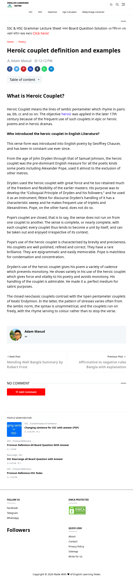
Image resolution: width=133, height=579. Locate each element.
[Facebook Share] (9, 69)
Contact (73, 541)
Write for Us (75, 556)
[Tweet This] (16, 69)
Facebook (12, 508)
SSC (31, 12)
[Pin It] (23, 69)
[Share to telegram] (51, 69)
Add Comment (28, 392)
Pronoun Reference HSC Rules (24, 473)
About (72, 536)
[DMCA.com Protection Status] (77, 510)
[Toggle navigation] (123, 4)
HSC (40, 12)
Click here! (41, 33)
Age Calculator (70, 12)
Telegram (12, 513)
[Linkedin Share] (30, 69)
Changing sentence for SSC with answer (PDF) (51, 427)
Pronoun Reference (22, 441)
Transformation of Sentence (43, 423)
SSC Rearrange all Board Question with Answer (35, 459)
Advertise (52, 12)
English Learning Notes (86, 574)
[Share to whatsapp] (44, 69)
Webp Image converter (93, 12)
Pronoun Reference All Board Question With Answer (38, 445)
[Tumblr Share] (37, 69)
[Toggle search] (117, 4)
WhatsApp (13, 518)
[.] (104, 4)
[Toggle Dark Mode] (111, 4)
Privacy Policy (76, 546)
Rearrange (12, 455)
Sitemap (73, 551)
